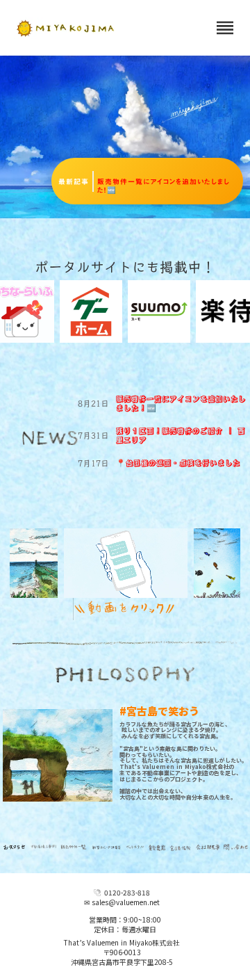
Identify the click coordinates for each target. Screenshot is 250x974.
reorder (225, 28)
